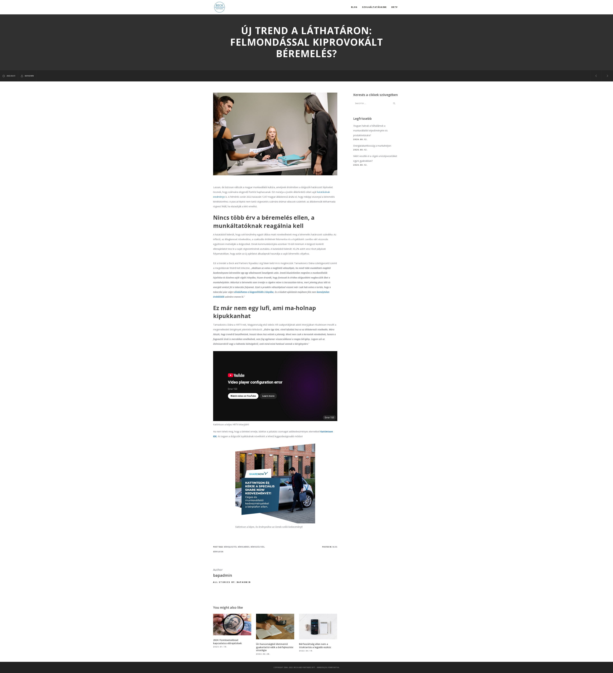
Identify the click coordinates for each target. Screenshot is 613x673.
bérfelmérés (243, 547)
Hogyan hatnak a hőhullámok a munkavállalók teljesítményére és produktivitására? (370, 130)
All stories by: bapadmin (232, 582)
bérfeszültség (257, 547)
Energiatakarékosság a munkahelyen (372, 145)
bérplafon (218, 552)
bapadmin (29, 76)
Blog (335, 547)
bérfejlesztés (230, 547)
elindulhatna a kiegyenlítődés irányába (253, 291)
